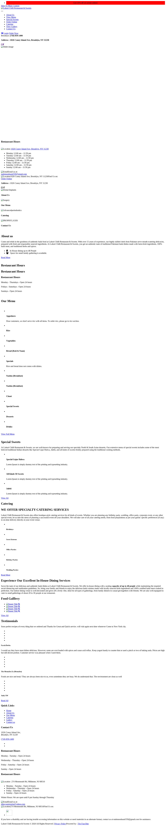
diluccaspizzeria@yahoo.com (13, 804)
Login (6, 33)
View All (4, 498)
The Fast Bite (83, 824)
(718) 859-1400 (7, 739)
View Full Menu (8, 434)
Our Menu (10, 715)
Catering (9, 24)
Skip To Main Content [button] (10, 6)
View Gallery (11, 26)
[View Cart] (2, 33)
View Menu (11, 17)
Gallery (9, 720)
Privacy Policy (60, 824)
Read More (5, 257)
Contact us (10, 722)
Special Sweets (12, 19)
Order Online (11, 22)
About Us (10, 15)
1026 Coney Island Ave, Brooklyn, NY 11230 (30, 149)
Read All (4, 700)
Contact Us (10, 29)
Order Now (13, 33)
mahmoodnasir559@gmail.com (14, 174)
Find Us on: (53, 176)
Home (8, 710)
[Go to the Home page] (16, 8)
